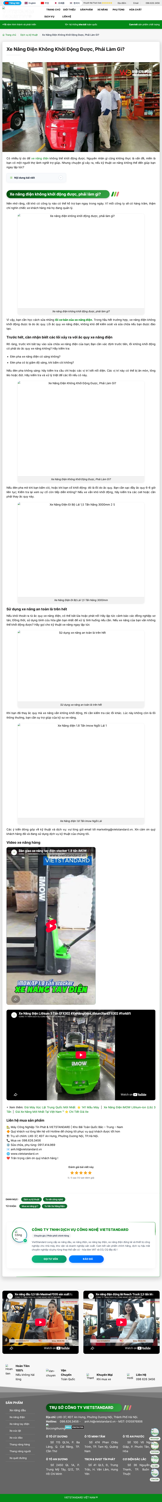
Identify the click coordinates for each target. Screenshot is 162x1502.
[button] (158, 13)
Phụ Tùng (119, 9)
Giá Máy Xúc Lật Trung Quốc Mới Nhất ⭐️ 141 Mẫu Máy (61, 1107)
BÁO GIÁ (88, 1259)
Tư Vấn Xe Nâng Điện (54, 1206)
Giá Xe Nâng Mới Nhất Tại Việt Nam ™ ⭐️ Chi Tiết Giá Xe (51, 1111)
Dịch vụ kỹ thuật (29, 34)
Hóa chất (135, 9)
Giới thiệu (69, 9)
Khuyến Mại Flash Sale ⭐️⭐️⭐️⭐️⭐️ (98, 3)
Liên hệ (66, 16)
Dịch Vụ (49, 16)
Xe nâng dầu (17, 1410)
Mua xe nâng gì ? (30, 1206)
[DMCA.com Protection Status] (74, 1427)
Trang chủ (53, 9)
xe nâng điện (40, 158)
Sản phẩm (86, 9)
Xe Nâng (102, 9)
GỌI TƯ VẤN (51, 1259)
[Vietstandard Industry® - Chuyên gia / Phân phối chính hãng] (18, 13)
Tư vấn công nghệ (54, 1199)
